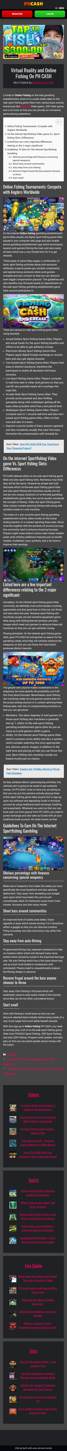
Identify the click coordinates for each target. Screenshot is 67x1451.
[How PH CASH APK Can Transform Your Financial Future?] (12, 1154)
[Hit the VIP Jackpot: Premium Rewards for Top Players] (12, 1387)
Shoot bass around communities (29, 164)
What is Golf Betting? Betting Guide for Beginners (38, 1193)
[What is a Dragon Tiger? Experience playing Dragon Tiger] (12, 1325)
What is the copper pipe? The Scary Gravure (38, 1204)
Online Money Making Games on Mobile (38, 1313)
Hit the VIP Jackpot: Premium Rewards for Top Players (37, 1387)
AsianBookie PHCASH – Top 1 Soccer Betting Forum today (38, 1240)
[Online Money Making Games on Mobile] (12, 1314)
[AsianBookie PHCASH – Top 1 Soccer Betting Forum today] (12, 1240)
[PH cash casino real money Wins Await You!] (12, 1290)
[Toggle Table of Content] (57, 121)
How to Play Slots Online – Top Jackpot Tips (38, 1363)
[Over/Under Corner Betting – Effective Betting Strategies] (12, 1228)
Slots (33, 1351)
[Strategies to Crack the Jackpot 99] (12, 1399)
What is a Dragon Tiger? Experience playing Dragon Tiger (38, 1325)
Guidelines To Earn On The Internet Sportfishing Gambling (32, 151)
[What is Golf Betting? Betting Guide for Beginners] (12, 1193)
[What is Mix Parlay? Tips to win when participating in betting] (12, 1216)
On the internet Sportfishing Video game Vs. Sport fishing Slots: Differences (33, 136)
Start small (18, 178)
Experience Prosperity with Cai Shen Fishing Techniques (38, 1119)
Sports (34, 1180)
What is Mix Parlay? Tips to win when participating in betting (38, 1216)
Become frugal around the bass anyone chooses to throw (36, 173)
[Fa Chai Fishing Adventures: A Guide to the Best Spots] (12, 1107)
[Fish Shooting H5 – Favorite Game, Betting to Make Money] (12, 1143)
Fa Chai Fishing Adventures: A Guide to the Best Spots (38, 1107)
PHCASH (25, 106)
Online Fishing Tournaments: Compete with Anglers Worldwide (29, 128)
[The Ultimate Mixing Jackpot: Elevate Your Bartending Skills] (12, 1376)
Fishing (11, 1054)
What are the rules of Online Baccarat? (38, 1301)
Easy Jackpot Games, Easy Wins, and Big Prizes (38, 1410)
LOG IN (49, 14)
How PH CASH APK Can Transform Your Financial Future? (38, 1154)
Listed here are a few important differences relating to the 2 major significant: (29, 143)
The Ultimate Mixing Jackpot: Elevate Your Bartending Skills (37, 1375)
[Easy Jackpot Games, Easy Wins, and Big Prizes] (12, 1411)
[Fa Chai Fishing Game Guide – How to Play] (12, 1131)
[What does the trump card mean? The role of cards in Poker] (12, 1278)
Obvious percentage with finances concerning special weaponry (35, 159)
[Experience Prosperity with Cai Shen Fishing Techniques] (12, 1119)
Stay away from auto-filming (27, 167)
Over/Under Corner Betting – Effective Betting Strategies (38, 1228)
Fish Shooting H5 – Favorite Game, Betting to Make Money (38, 1142)
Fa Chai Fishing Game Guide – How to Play (37, 1131)
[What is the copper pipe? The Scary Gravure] (12, 1205)
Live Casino (33, 1265)
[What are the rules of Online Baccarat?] (12, 1302)
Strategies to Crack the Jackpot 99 (38, 1399)
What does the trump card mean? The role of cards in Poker (37, 1278)
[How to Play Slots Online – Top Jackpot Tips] (12, 1364)
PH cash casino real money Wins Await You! (38, 1290)
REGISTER (17, 14)
